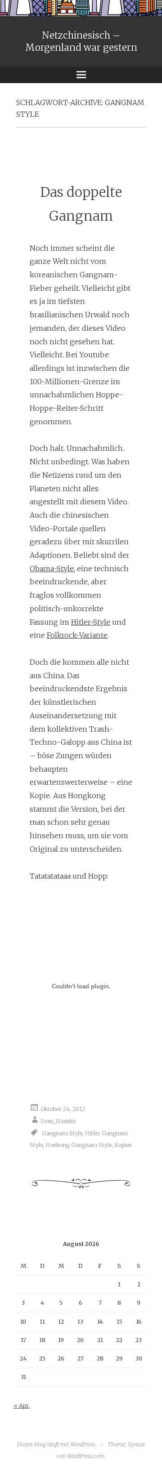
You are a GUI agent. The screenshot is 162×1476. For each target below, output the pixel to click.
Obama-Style (52, 568)
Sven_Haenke (58, 1121)
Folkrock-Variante (77, 635)
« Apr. (22, 1405)
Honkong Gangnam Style (78, 1145)
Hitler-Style (90, 622)
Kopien (123, 1145)
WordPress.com (85, 1456)
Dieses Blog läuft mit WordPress (56, 1444)
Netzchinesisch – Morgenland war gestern (81, 41)
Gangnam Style (62, 1133)
